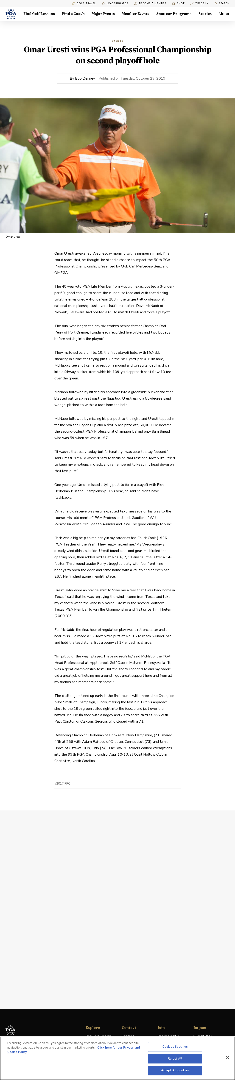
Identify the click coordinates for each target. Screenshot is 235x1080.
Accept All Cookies (175, 1070)
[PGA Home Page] (11, 14)
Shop (178, 3)
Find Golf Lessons (39, 13)
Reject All (175, 1059)
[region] (117, 1058)
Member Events (135, 13)
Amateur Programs (173, 13)
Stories (205, 13)
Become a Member (153, 3)
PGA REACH (202, 1036)
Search (224, 3)
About (223, 13)
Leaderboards (118, 3)
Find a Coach (73, 13)
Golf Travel (86, 3)
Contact (128, 1036)
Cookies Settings (175, 1047)
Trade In (199, 3)
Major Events (103, 13)
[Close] (228, 1057)
